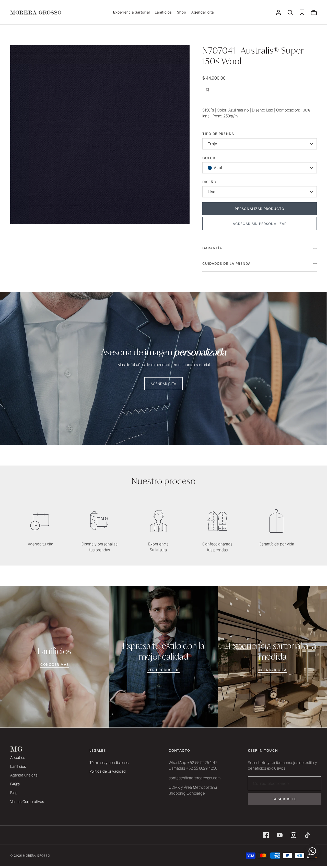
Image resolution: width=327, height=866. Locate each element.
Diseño (209, 182)
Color (208, 158)
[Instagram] (293, 835)
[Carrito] (313, 12)
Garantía (212, 248)
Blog (14, 792)
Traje (212, 143)
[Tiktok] (307, 835)
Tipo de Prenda (218, 134)
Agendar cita (202, 12)
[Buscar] (290, 12)
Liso (211, 191)
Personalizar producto (259, 209)
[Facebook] (266, 835)
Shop (181, 12)
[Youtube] (279, 835)
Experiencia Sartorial (131, 12)
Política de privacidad (107, 771)
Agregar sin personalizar (260, 224)
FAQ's (15, 784)
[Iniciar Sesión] (278, 12)
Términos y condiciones (109, 762)
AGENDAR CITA (164, 384)
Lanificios (163, 12)
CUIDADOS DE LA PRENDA (226, 263)
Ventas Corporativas (27, 801)
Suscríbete (285, 799)
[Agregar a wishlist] (207, 90)
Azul (218, 167)
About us (17, 757)
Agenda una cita (24, 775)
